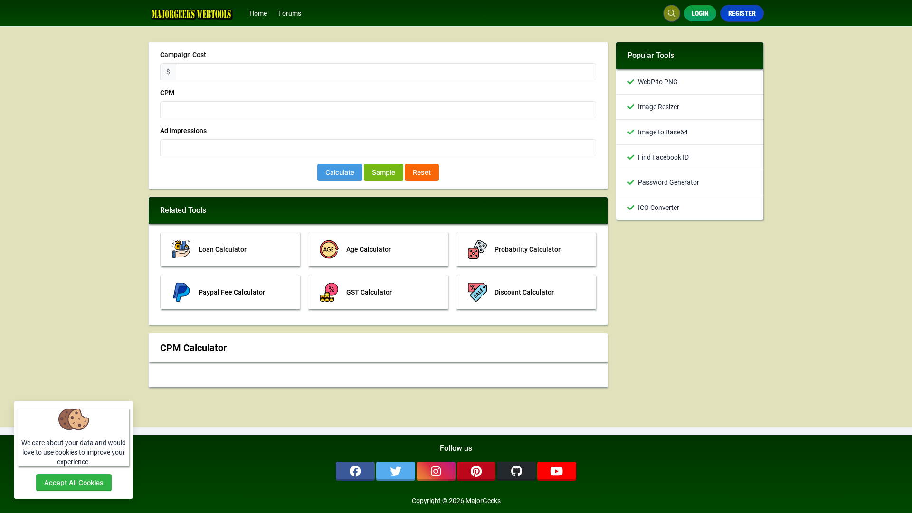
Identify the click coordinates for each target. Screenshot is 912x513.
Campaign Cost (183, 54)
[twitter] (395, 471)
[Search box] (671, 13)
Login (700, 13)
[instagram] (436, 471)
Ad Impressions (183, 130)
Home (258, 13)
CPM (167, 92)
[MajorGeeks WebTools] (196, 13)
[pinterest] (476, 471)
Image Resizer (658, 107)
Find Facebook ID (663, 157)
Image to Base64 (663, 132)
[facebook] (355, 471)
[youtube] (556, 471)
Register (742, 13)
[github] (516, 471)
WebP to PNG (658, 82)
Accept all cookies (74, 482)
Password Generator (668, 182)
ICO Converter (658, 207)
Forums (289, 13)
